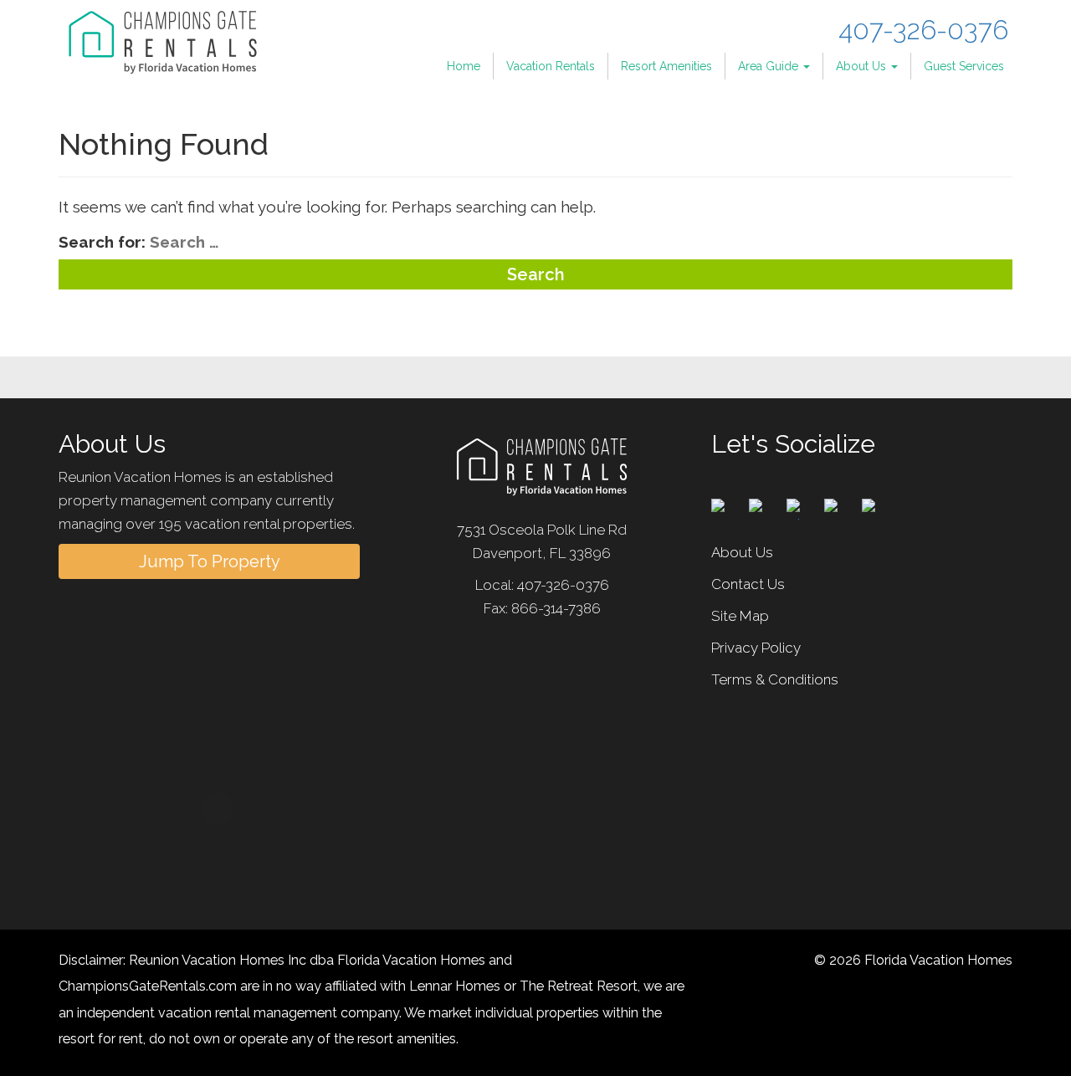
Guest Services (964, 66)
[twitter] (765, 503)
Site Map (740, 615)
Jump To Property (209, 561)
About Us (742, 552)
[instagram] (841, 503)
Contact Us (748, 584)
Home (463, 66)
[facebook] (728, 503)
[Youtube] (878, 503)
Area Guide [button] (770, 66)
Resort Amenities (666, 66)
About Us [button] (862, 66)
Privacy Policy (756, 647)
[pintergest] (803, 503)
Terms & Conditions (774, 679)
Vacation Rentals (550, 66)
